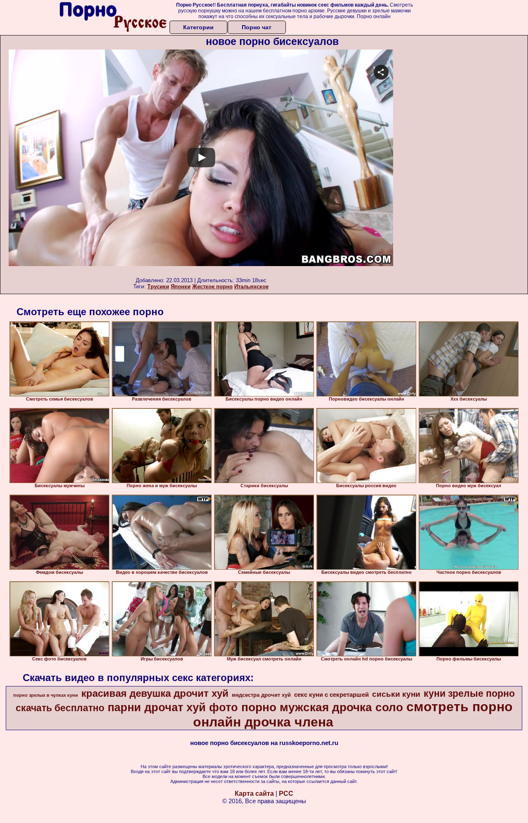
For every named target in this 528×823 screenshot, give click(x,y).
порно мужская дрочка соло (322, 707)
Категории (198, 27)
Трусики (158, 286)
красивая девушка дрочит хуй (155, 693)
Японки (181, 286)
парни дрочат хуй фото (173, 707)
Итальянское (251, 286)
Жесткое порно (212, 286)
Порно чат (256, 27)
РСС (286, 793)
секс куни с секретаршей (331, 694)
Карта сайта (254, 793)
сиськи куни (396, 694)
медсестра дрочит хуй (261, 695)
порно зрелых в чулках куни (45, 695)
